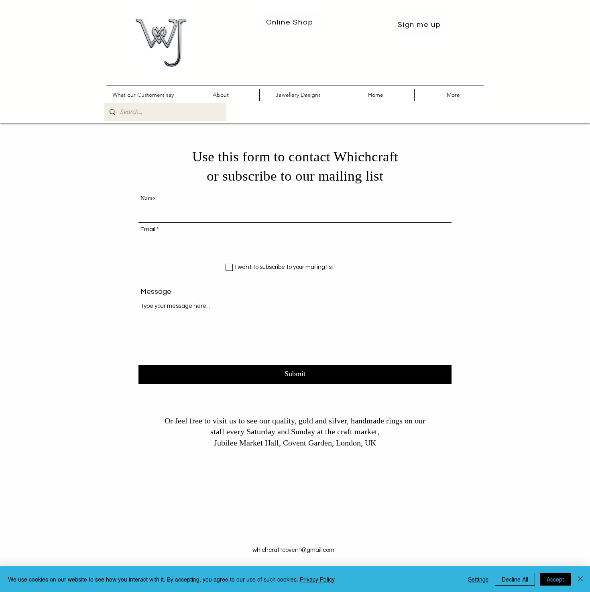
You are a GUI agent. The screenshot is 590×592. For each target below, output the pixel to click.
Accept (555, 579)
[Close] (580, 579)
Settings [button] (478, 579)
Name (147, 198)
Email (147, 229)
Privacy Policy (317, 579)
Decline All (515, 579)
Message (155, 291)
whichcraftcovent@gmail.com (293, 550)
